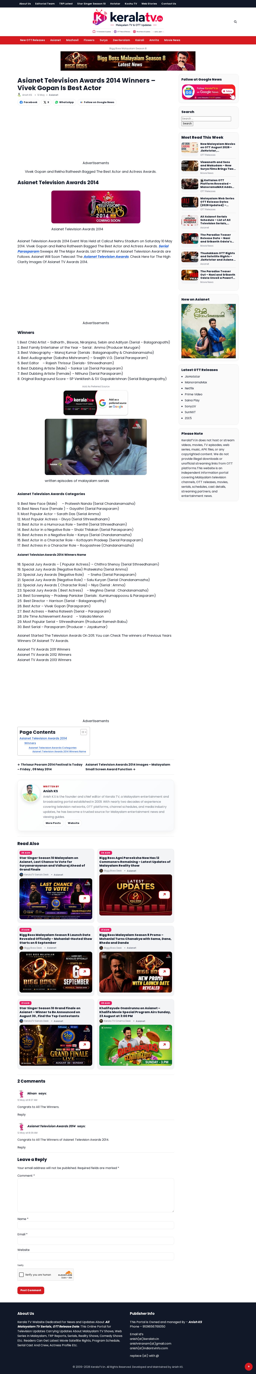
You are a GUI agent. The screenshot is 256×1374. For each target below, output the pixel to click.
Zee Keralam (121, 40)
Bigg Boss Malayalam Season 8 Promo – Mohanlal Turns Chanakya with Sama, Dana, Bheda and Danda (135, 939)
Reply (21, 1114)
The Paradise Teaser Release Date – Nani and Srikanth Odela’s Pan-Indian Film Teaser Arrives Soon (217, 238)
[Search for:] (206, 118)
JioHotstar (192, 376)
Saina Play (192, 400)
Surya (104, 40)
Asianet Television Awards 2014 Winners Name (59, 751)
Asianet (55, 40)
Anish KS (50, 791)
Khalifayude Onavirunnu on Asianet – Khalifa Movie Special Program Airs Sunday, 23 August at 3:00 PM (135, 1012)
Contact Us (168, 3)
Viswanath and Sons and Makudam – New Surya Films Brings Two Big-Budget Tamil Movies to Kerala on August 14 (217, 166)
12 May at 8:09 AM (27, 1132)
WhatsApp (66, 102)
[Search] (235, 22)
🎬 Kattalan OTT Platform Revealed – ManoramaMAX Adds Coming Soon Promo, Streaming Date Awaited (216, 184)
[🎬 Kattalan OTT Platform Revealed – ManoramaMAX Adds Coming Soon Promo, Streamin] (189, 186)
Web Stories (149, 3)
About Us (25, 3)
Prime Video (193, 394)
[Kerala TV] (128, 21)
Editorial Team (45, 3)
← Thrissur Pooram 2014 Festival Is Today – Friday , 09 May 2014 (49, 766)
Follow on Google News (99, 102)
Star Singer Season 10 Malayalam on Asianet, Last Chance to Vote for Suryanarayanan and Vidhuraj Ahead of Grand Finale (52, 864)
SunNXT (190, 412)
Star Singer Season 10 (91, 3)
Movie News (172, 40)
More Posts (53, 823)
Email (22, 1234)
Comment (26, 1176)
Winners (30, 743)
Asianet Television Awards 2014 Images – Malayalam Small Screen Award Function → (127, 766)
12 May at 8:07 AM (27, 1100)
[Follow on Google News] (208, 92)
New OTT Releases (32, 40)
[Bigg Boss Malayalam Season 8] (128, 61)
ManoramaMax (196, 382)
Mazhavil (72, 40)
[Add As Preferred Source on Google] (95, 403)
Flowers (89, 40)
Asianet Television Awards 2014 (43, 738)
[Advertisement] (95, 134)
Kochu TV (131, 3)
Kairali (139, 40)
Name (22, 1219)
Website (73, 823)
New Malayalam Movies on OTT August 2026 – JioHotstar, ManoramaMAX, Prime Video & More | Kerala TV (217, 147)
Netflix (189, 388)
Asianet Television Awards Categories (52, 747)
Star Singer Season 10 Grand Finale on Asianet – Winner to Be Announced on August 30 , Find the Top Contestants (49, 1012)
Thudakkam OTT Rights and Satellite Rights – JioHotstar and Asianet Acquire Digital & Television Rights (217, 257)
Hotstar (115, 3)
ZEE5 (188, 418)
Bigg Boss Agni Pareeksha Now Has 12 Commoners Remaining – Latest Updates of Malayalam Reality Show (135, 862)
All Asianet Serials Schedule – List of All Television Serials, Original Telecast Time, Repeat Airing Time (217, 220)
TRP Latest (66, 3)
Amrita (154, 40)
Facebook (30, 102)
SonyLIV (190, 406)
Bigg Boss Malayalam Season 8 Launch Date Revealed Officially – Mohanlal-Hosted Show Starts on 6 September (55, 939)
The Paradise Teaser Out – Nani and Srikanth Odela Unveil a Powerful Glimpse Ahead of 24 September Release (218, 275)
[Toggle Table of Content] (82, 732)
